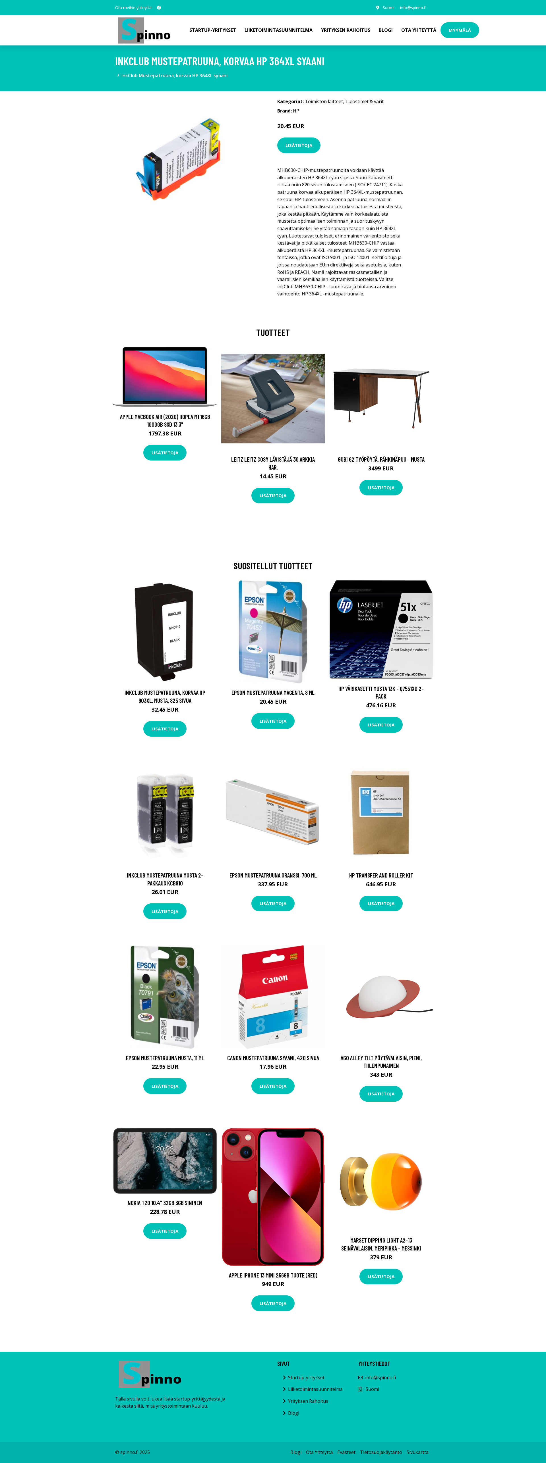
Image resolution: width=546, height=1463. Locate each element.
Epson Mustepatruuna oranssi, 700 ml (273, 875)
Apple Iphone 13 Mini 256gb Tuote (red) (273, 1275)
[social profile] (159, 7)
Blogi (386, 30)
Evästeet (346, 1452)
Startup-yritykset (212, 30)
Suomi (388, 7)
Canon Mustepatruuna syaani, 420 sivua (273, 1057)
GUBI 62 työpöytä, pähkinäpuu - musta (381, 459)
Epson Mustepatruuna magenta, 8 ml (273, 692)
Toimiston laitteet (324, 101)
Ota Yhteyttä (418, 30)
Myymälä (460, 30)
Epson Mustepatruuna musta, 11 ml (165, 1057)
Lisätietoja (299, 145)
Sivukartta (418, 1452)
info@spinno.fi (413, 7)
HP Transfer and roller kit (381, 875)
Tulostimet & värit (364, 101)
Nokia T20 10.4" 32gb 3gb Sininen (165, 1202)
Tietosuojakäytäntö (381, 1452)
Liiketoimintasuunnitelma (279, 30)
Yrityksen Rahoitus (345, 30)
